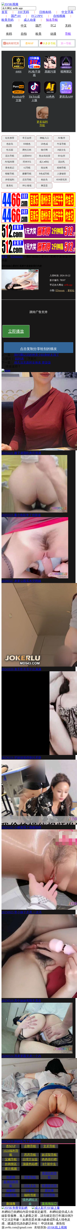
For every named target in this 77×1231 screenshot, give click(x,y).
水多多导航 (49, 43)
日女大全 (30, 1185)
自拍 (24, 33)
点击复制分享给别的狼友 (38, 349)
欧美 (38, 33)
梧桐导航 (61, 167)
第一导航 (66, 43)
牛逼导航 (61, 144)
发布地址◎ (49, 1203)
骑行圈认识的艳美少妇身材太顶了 (36, 354)
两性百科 (26, 150)
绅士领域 (26, 185)
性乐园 (9, 150)
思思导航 (30, 1154)
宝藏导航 (11, 1159)
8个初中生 (49, 1164)
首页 (4, 12)
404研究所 (61, 179)
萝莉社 (71, 290)
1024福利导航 (10, 1152)
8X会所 (61, 156)
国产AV (16, 15)
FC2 (53, 25)
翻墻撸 (10, 1203)
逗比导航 (9, 156)
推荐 (9, 25)
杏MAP (29, 43)
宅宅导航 (49, 1195)
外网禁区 (11, 1164)
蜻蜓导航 (9, 173)
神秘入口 (44, 138)
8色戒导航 (44, 173)
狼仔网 (44, 150)
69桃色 (26, 144)
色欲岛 (9, 144)
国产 (38, 25)
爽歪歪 (44, 185)
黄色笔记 (9, 167)
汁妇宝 (30, 1190)
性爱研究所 (49, 1185)
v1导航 (27, 167)
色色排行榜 (49, 1159)
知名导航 (52, 19)
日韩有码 (45, 12)
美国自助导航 (49, 1175)
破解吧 (10, 1190)
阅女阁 (44, 167)
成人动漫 (30, 19)
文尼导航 (49, 1146)
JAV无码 (23, 12)
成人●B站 (44, 161)
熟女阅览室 (44, 156)
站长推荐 (9, 138)
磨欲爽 (49, 1190)
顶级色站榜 (30, 1164)
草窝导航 (30, 1177)
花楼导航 (11, 1195)
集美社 (9, 185)
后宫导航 (26, 179)
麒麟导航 (26, 173)
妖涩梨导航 (49, 1154)
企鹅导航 (30, 1146)
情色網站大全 (30, 1201)
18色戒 (44, 144)
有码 (9, 33)
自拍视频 (59, 15)
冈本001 (27, 161)
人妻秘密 (61, 173)
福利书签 (30, 1195)
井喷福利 (9, 179)
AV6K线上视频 (57, 1227)
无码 (68, 25)
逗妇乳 (61, 161)
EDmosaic (17, 256)
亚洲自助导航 (10, 1183)
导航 (68, 33)
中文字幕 (67, 12)
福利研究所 (12, 43)
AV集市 (61, 138)
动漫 (53, 33)
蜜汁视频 (11, 1168)
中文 (24, 25)
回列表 (19, 358)
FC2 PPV (37, 15)
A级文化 (61, 150)
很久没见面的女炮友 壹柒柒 (32, 362)
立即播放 (16, 331)
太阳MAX (27, 156)
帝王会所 (26, 138)
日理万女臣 (30, 1159)
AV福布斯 (9, 161)
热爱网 (10, 1177)
